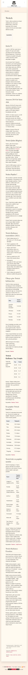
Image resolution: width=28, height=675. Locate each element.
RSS (24, 666)
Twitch (17, 402)
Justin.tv (19, 654)
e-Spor (11, 654)
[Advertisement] (14, 634)
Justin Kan (15, 654)
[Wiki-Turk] (14, 3)
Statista (12, 351)
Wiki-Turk (8, 666)
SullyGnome (19, 544)
